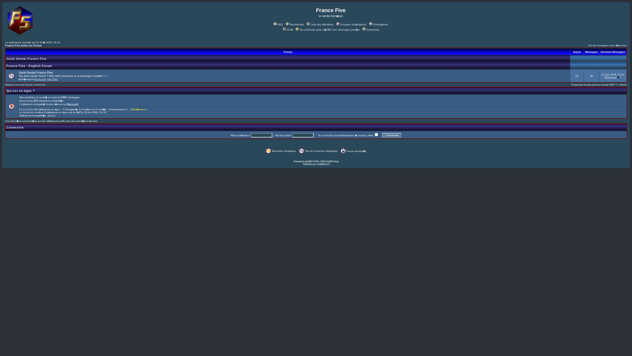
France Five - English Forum (29, 66)
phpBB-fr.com (323, 164)
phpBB (308, 161)
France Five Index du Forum (23, 45)
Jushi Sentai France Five (26, 59)
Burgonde (40, 79)
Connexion (372, 29)
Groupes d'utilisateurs (353, 24)
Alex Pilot (52, 79)
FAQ (280, 24)
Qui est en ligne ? (20, 91)
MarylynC (73, 104)
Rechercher (297, 24)
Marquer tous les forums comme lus (25, 84)
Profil (290, 29)
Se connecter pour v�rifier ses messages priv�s (329, 29)
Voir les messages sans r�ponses (607, 45)
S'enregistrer (380, 24)
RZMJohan (610, 77)
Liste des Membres (322, 24)
